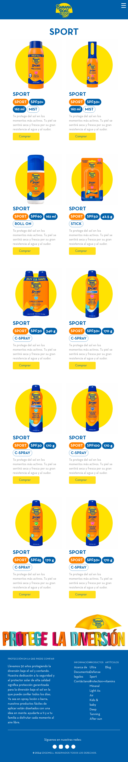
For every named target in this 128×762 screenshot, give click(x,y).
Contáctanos (82, 681)
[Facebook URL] (67, 747)
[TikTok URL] (55, 747)
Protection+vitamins (102, 681)
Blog (108, 667)
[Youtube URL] (73, 747)
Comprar (25, 136)
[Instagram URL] (61, 747)
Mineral (95, 686)
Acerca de (80, 667)
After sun (96, 719)
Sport (93, 676)
